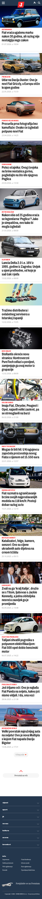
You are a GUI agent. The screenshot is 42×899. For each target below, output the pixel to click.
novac (5, 823)
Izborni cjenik (25, 863)
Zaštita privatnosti (7, 863)
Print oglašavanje (26, 867)
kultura (5, 830)
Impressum (5, 859)
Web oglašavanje (7, 867)
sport (5, 810)
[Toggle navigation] (3, 3)
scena (5, 837)
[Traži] (39, 3)
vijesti (5, 803)
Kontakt (4, 870)
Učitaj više (20, 754)
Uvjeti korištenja (26, 859)
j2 (3, 816)
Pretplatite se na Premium (28, 883)
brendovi (6, 844)
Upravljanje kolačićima (28, 870)
